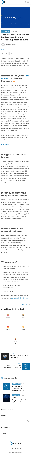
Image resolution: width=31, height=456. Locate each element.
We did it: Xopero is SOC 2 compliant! (19, 356)
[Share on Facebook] (2, 53)
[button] (8, 317)
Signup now (5, 144)
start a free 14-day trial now (19, 298)
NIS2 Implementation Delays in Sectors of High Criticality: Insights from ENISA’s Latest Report (19, 400)
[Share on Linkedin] (11, 53)
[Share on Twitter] (7, 53)
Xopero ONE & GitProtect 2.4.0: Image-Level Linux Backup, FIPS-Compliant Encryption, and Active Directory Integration (20, 389)
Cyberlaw (16, 395)
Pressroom (5, 31)
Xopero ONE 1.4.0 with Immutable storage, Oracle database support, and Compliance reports (11, 366)
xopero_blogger (11, 44)
